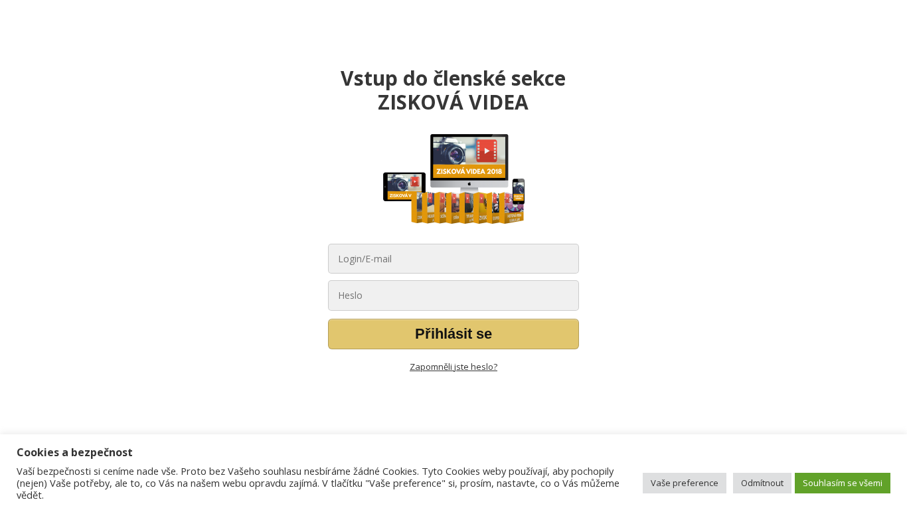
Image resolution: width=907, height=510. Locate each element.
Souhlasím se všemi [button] (842, 483)
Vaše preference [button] (684, 483)
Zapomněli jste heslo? (453, 367)
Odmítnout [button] (762, 483)
